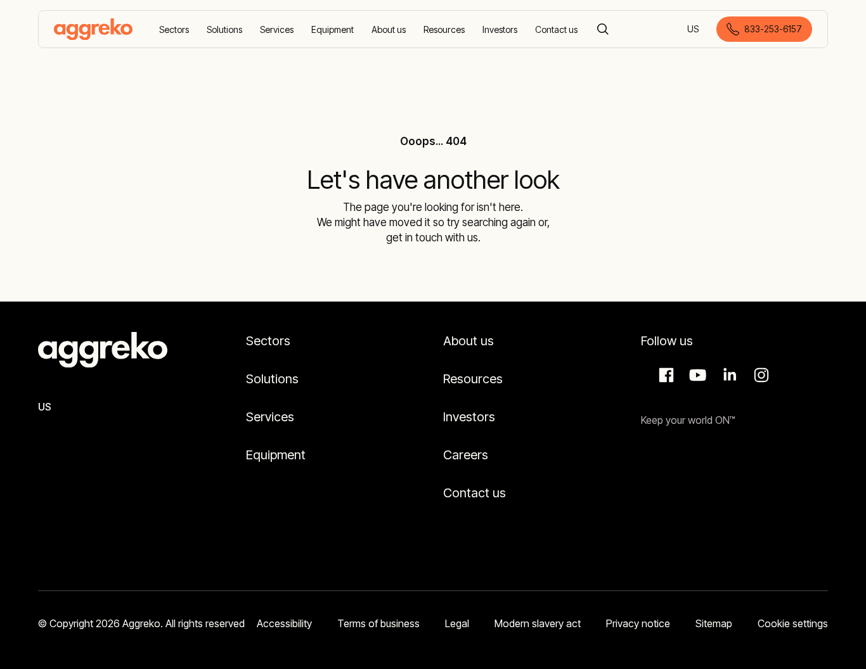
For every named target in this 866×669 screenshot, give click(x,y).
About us (468, 340)
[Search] (603, 29)
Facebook (664, 375)
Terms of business (378, 623)
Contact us (474, 492)
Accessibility (284, 623)
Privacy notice (638, 623)
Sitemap (713, 623)
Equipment (276, 454)
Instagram (759, 375)
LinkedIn (728, 375)
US (694, 30)
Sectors (268, 340)
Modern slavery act (537, 623)
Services (270, 416)
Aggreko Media (696, 375)
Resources (473, 378)
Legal (457, 623)
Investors (469, 416)
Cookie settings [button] (793, 623)
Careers (465, 454)
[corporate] (93, 29)
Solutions (272, 378)
